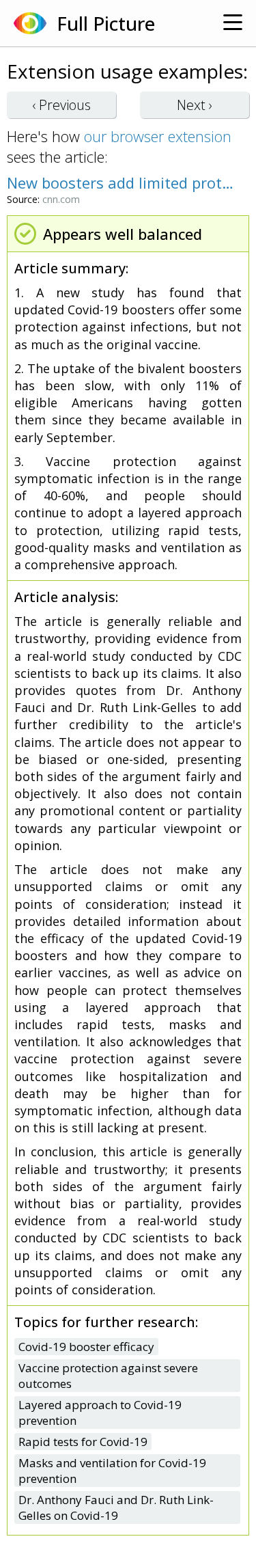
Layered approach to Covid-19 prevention (100, 1412)
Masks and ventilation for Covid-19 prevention (112, 1470)
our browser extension (157, 136)
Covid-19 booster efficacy (86, 1346)
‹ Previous (61, 105)
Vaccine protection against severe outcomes (108, 1375)
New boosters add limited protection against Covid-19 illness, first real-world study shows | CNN (121, 182)
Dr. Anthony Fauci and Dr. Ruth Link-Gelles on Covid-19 (116, 1507)
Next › (194, 105)
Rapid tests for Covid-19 (82, 1441)
